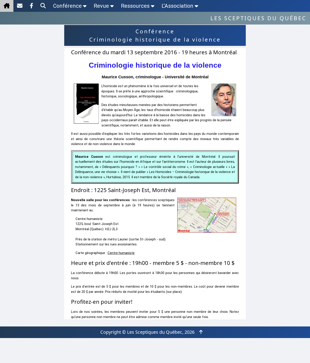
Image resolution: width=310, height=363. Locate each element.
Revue (101, 6)
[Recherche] (43, 6)
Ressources (135, 6)
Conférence (67, 6)
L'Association (177, 6)
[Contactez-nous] (19, 6)
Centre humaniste (121, 253)
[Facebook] (31, 6)
